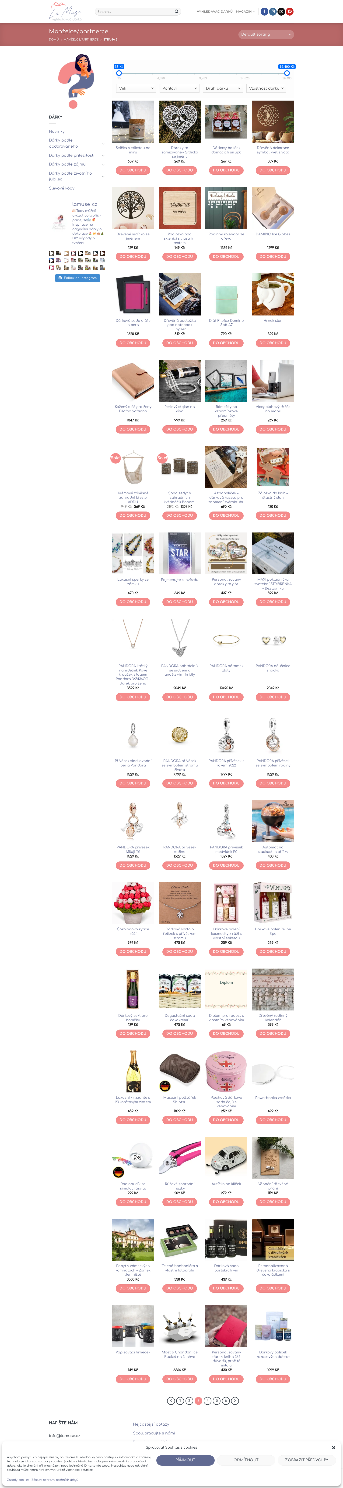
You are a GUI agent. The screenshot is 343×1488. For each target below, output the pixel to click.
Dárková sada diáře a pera (133, 323)
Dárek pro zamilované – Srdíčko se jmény (179, 152)
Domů (54, 39)
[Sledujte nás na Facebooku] (264, 12)
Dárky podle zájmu (67, 164)
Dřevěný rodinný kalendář (273, 1018)
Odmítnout (246, 1460)
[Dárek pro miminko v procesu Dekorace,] (66, 253)
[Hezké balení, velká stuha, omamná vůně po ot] (51, 267)
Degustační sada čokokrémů (180, 1018)
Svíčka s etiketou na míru (133, 150)
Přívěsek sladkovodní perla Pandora (133, 763)
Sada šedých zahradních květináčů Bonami (180, 497)
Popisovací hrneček (133, 1352)
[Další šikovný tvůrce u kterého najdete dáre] (87, 253)
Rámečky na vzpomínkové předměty (226, 411)
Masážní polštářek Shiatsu (179, 1100)
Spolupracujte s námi (154, 1433)
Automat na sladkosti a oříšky (273, 849)
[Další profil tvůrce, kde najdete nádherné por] (102, 260)
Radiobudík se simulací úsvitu (133, 1186)
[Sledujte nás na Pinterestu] (290, 12)
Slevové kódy (61, 188)
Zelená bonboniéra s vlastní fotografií (179, 1268)
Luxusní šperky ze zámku (133, 582)
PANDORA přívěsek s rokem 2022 (226, 763)
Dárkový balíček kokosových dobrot (273, 1354)
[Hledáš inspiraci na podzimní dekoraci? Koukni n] (51, 260)
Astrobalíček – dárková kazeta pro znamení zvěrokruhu (226, 497)
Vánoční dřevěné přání (273, 1186)
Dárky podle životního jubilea (70, 176)
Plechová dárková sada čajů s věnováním (226, 1102)
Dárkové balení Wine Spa (273, 931)
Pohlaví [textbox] (170, 88)
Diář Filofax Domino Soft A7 (226, 323)
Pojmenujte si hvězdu (179, 580)
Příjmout (185, 1460)
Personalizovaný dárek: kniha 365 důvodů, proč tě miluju (226, 1358)
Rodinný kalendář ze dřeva (226, 236)
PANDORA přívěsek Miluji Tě (133, 849)
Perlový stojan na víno (179, 409)
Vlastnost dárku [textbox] (264, 88)
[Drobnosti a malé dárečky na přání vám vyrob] (58, 267)
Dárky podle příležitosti (71, 155)
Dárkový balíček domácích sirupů (226, 150)
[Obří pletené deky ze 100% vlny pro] (102, 267)
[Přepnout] (103, 143)
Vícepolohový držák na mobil (273, 409)
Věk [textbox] (122, 88)
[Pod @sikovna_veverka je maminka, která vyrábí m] (87, 267)
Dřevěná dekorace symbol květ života (273, 150)
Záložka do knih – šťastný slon (273, 495)
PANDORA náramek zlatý (226, 668)
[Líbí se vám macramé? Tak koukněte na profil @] (80, 260)
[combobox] (136, 88)
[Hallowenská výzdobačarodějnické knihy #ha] (80, 253)
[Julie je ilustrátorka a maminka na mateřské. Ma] (73, 267)
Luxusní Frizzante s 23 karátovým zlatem (133, 1100)
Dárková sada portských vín (226, 1268)
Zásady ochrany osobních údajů (55, 1479)
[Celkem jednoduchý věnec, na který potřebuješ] (102, 253)
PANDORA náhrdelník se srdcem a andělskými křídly (179, 670)
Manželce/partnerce (81, 39)
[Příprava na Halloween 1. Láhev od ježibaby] (95, 253)
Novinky (57, 131)
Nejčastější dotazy (151, 1424)
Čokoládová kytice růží (133, 931)
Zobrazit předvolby (306, 1460)
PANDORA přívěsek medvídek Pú (226, 849)
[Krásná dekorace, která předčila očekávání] (51, 253)
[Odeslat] (177, 12)
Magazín (244, 11)
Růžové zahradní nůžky (179, 1186)
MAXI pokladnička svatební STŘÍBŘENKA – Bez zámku (273, 584)
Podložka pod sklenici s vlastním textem (180, 238)
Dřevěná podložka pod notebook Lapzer (180, 325)
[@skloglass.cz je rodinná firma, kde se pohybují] (73, 260)
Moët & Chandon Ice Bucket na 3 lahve (180, 1354)
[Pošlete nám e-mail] (281, 12)
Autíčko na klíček (226, 1184)
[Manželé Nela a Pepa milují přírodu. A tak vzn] (87, 260)
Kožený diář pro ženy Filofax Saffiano (133, 409)
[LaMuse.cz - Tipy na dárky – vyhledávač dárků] (68, 11)
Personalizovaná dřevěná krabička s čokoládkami (273, 1270)
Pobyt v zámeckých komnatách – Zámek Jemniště (133, 1270)
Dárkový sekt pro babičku (133, 1018)
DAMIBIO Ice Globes (273, 234)
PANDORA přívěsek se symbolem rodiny (273, 763)
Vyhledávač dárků (215, 11)
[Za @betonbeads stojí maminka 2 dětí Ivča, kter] (95, 260)
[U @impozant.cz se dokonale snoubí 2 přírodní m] (66, 267)
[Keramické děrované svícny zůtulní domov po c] (58, 253)
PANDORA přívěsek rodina (179, 849)
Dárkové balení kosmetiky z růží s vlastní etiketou (226, 933)
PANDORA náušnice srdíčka (273, 668)
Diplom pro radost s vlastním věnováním (226, 1018)
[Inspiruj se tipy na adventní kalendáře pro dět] (73, 253)
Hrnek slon (273, 320)
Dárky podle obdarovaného (63, 143)
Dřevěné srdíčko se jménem (133, 236)
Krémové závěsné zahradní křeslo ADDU (133, 497)
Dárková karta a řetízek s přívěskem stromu (179, 933)
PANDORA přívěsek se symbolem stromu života (179, 765)
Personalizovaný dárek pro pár (226, 582)
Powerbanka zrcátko (273, 1098)
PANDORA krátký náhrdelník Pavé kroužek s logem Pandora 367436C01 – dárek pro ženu (133, 674)
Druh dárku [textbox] (217, 88)
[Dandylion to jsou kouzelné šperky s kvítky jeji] (58, 260)
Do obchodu (133, 170)
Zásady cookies (18, 1479)
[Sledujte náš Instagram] (273, 12)
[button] (333, 1447)
